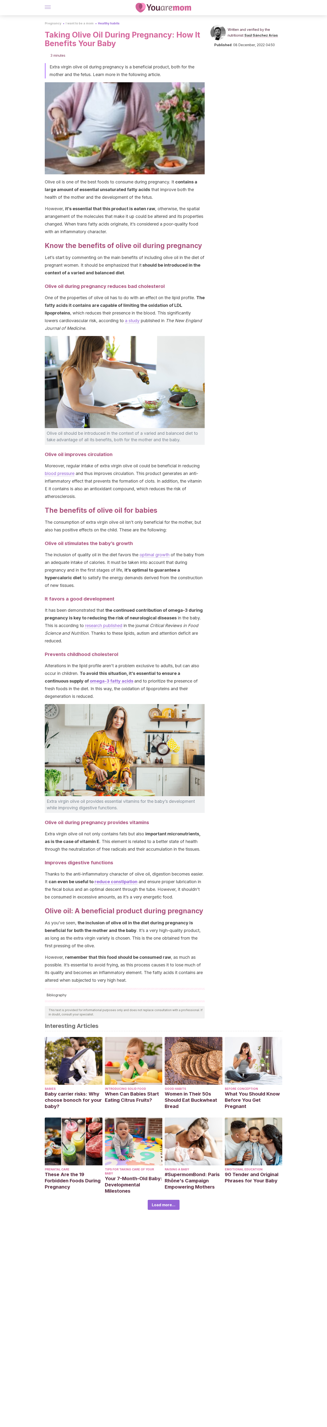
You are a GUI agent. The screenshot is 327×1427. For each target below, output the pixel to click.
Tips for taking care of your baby (129, 1171)
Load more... (163, 1204)
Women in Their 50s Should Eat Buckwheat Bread (191, 1100)
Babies (50, 1089)
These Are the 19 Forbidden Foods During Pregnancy (73, 1181)
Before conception (241, 1089)
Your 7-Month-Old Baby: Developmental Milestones (133, 1185)
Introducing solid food (125, 1089)
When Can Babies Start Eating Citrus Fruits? (132, 1097)
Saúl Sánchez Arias (261, 35)
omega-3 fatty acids (111, 680)
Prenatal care (57, 1169)
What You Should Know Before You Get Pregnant (252, 1100)
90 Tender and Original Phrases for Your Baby (251, 1178)
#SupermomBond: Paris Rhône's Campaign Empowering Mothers (192, 1181)
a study (132, 320)
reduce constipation (116, 881)
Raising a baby (177, 1169)
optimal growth (154, 554)
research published (103, 625)
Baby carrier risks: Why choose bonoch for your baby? (73, 1100)
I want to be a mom (80, 23)
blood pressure (59, 473)
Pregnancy (53, 23)
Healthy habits (108, 23)
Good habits (175, 1089)
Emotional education (244, 1169)
